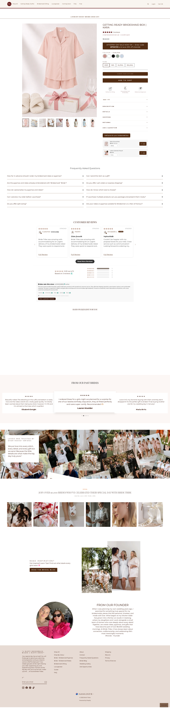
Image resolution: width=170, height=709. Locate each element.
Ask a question (110, 127)
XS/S (106, 65)
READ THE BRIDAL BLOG (43, 570)
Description (108, 106)
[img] (43, 229)
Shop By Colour (59, 655)
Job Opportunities (86, 667)
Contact (82, 655)
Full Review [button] (43, 255)
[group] (19, 514)
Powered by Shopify (85, 700)
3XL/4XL (130, 65)
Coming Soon (66, 4)
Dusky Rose (105, 56)
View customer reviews (46, 299)
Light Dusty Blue (122, 56)
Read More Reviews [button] (85, 261)
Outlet (56, 669)
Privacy (107, 658)
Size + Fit (106, 99)
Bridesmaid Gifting (60, 664)
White (109, 56)
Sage (117, 56)
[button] (108, 32)
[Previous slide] (34, 244)
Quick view (37, 358)
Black (113, 56)
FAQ (55, 672)
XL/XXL (120, 65)
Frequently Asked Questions (89, 658)
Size (105, 62)
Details (106, 111)
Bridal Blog (83, 661)
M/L (112, 65)
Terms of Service (110, 661)
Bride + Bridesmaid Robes (62, 661)
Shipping (107, 117)
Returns (106, 122)
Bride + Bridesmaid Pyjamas (63, 658)
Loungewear (58, 667)
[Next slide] (135, 244)
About (82, 652)
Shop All (57, 652)
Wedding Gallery (85, 664)
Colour (111, 52)
